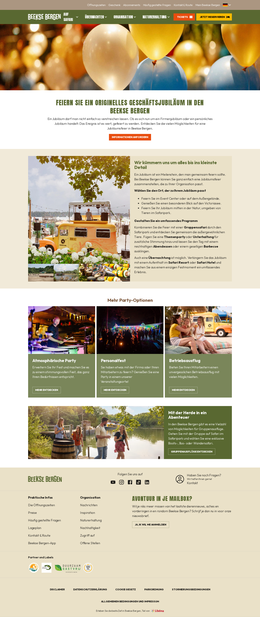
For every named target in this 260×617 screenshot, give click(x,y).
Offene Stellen (90, 543)
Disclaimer (57, 589)
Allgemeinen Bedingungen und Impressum (130, 601)
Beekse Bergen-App (42, 543)
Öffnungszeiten (96, 5)
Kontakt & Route (183, 5)
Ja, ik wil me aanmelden (150, 524)
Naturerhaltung (154, 17)
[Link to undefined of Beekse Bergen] (113, 482)
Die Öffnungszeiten (41, 505)
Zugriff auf (87, 535)
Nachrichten (88, 505)
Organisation (123, 17)
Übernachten (94, 17)
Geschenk (114, 5)
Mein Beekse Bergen (207, 5)
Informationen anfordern (130, 137)
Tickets (182, 17)
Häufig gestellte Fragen (157, 5)
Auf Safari (68, 17)
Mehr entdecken (46, 390)
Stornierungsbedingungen (191, 589)
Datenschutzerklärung (90, 589)
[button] (227, 5)
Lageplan (34, 528)
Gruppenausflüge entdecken (191, 451)
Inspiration (87, 513)
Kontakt (192, 483)
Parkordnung (153, 589)
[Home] (44, 17)
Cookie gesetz (125, 589)
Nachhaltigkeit (90, 528)
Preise (32, 513)
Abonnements (131, 5)
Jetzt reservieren (212, 17)
